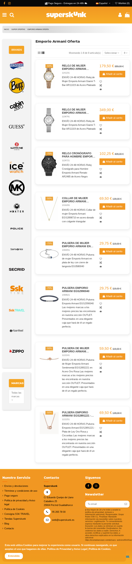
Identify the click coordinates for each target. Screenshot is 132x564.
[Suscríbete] (125, 504)
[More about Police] (16, 228)
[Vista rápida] (112, 89)
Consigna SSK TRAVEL (17, 514)
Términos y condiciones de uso (20, 490)
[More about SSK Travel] (16, 310)
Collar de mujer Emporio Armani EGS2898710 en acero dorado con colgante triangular (78, 200)
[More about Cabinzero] (16, 106)
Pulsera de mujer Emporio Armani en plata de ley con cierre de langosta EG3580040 (77, 245)
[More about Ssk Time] (16, 290)
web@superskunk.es (63, 519)
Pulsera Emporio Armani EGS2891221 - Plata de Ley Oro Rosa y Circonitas (76, 414)
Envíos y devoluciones (16, 486)
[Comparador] (112, 85)
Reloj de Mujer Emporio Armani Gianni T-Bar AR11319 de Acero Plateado (77, 111)
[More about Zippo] (16, 351)
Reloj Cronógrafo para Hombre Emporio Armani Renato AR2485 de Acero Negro (78, 155)
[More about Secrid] (16, 269)
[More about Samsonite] (16, 249)
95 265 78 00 (59, 511)
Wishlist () (124, 3)
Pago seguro (11, 495)
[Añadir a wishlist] (112, 82)
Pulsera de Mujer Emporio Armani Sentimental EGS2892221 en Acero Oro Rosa (77, 350)
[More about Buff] (16, 85)
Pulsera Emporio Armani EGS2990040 (75, 289)
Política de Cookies (14, 509)
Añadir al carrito (114, 74)
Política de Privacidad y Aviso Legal (67, 549)
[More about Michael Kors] (16, 188)
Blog (6, 523)
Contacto (9, 528)
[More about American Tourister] (16, 65)
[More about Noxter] (16, 208)
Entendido (14, 556)
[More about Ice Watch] (16, 167)
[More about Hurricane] (16, 147)
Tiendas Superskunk (15, 518)
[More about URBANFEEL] (16, 331)
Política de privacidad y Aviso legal (19, 502)
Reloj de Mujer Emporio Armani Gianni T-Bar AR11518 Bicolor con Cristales (77, 67)
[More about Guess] (16, 126)
